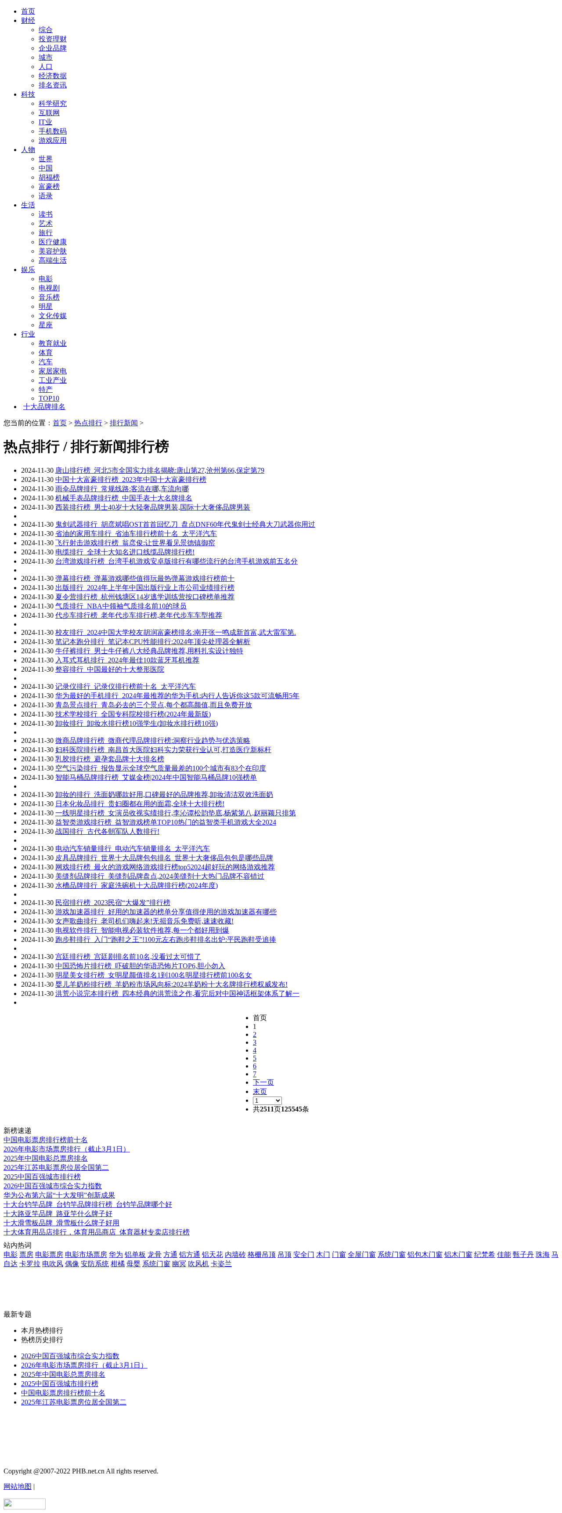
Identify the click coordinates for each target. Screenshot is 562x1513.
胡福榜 (49, 177)
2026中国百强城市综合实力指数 (53, 1186)
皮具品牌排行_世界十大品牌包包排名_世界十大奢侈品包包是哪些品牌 (164, 857)
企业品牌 (53, 48)
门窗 (339, 1254)
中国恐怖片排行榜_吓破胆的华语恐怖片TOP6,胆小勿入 (140, 966)
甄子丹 (523, 1254)
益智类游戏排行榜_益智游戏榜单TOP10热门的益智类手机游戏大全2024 (165, 822)
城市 (46, 57)
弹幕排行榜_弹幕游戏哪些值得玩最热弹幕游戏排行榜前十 (144, 578)
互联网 (49, 112)
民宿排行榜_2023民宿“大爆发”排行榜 (112, 902)
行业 (28, 334)
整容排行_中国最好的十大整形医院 (109, 669)
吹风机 (198, 1263)
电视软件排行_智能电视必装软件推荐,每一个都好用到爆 (142, 930)
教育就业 (53, 343)
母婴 (133, 1263)
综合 (46, 29)
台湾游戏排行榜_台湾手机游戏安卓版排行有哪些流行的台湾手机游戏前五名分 (176, 561)
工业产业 (53, 380)
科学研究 (53, 103)
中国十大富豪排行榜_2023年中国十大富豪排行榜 (130, 479)
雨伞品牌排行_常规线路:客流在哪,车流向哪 (122, 488)
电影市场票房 (86, 1254)
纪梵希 (484, 1254)
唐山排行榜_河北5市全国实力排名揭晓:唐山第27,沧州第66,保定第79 (159, 470)
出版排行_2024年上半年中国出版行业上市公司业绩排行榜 (144, 587)
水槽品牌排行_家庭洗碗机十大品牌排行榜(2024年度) (136, 885)
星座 (46, 325)
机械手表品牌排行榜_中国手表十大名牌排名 (123, 498)
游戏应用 (53, 140)
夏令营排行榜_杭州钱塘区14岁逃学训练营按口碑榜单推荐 (144, 597)
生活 (28, 205)
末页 (260, 1091)
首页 (28, 11)
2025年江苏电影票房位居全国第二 (56, 1167)
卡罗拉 (29, 1263)
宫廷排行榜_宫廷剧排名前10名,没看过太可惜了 (128, 956)
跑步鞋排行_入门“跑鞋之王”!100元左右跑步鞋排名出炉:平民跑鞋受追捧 (165, 939)
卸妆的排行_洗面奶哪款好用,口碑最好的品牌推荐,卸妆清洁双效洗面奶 (164, 794)
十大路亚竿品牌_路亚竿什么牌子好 (58, 1213)
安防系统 (95, 1263)
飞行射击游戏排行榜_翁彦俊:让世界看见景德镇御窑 (135, 543)
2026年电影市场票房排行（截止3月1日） (67, 1149)
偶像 (72, 1263)
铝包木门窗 (425, 1254)
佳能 (504, 1254)
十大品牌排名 (44, 406)
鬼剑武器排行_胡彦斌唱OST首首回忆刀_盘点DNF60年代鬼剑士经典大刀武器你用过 (185, 524)
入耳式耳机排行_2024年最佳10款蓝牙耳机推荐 (127, 660)
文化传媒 (53, 315)
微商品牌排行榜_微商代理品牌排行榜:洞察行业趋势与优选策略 (152, 740)
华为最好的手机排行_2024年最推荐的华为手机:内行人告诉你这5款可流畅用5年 (177, 695)
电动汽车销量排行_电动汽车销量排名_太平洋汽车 (132, 848)
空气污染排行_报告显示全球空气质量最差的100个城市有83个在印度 (160, 768)
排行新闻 (124, 423)
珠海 (543, 1254)
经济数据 (53, 76)
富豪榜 (49, 186)
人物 (28, 149)
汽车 (46, 362)
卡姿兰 (221, 1263)
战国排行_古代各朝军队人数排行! (107, 831)
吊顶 (284, 1254)
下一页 (263, 1082)
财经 (28, 20)
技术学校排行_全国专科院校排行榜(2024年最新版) (133, 714)
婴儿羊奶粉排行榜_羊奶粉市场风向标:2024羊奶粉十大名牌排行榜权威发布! (171, 984)
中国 (46, 168)
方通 (170, 1254)
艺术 (46, 223)
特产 (46, 389)
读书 (46, 214)
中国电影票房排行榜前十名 (46, 1140)
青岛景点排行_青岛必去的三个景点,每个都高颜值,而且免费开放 (153, 705)
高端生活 (53, 260)
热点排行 (88, 423)
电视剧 (49, 288)
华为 (116, 1254)
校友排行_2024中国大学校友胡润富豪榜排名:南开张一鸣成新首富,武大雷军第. (175, 632)
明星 (46, 306)
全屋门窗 (362, 1254)
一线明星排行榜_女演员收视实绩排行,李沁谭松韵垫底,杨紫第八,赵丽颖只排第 (175, 813)
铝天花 (212, 1254)
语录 (46, 195)
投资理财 (53, 39)
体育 (46, 352)
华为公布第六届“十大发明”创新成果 (59, 1195)
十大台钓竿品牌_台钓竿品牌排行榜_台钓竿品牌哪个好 (88, 1204)
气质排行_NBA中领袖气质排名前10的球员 (121, 606)
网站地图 (18, 1486)
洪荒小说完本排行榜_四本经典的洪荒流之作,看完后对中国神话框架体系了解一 (177, 993)
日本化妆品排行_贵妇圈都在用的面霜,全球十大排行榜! (139, 803)
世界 (46, 159)
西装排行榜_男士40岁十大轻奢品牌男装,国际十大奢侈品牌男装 (152, 507)
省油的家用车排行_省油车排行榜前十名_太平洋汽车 (136, 533)
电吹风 (52, 1263)
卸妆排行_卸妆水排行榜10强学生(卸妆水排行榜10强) (136, 723)
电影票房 (49, 1254)
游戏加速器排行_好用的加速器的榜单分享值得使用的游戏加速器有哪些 (166, 912)
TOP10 (49, 398)
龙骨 (155, 1254)
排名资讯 (53, 85)
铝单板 (135, 1254)
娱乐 (28, 269)
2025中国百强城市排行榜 (42, 1176)
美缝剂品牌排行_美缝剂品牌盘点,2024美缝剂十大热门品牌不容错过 (159, 876)
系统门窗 (392, 1254)
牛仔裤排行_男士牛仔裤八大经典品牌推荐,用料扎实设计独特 (149, 651)
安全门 (303, 1254)
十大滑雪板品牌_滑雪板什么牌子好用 (61, 1223)
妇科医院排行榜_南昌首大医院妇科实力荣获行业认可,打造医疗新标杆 (163, 749)
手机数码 (53, 131)
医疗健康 (53, 242)
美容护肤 (53, 251)
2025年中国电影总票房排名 (46, 1158)
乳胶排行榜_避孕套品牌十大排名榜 (109, 759)
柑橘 (118, 1263)
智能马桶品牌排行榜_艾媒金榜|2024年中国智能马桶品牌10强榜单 (156, 777)
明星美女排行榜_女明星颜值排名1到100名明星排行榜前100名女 (153, 975)
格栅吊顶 (262, 1254)
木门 (323, 1254)
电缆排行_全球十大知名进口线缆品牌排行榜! (125, 552)
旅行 (46, 232)
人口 (46, 66)
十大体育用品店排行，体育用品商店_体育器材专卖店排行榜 (97, 1232)
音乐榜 (49, 297)
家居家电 (53, 371)
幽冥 (179, 1263)
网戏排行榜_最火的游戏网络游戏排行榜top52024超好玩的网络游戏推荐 (165, 867)
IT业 (45, 122)
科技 (28, 94)
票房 (26, 1254)
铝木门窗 (458, 1254)
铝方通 (189, 1254)
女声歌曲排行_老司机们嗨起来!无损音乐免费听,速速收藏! (144, 921)
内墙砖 (235, 1254)
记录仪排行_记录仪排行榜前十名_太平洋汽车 (125, 686)
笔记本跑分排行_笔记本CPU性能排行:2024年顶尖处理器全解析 (152, 641)
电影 (46, 278)
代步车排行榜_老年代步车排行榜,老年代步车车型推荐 (138, 615)
